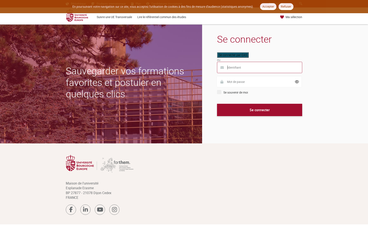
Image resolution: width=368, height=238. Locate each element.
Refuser (286, 6)
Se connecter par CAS (233, 55)
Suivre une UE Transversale (114, 17)
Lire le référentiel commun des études (161, 17)
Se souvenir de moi (235, 92)
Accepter (268, 6)
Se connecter (260, 110)
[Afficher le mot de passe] (297, 81)
